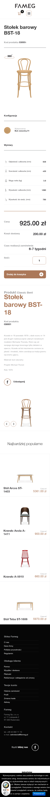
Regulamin (8, 653)
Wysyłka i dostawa (12, 670)
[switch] (5, 793)
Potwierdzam (39, 794)
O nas (6, 642)
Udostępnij (19, 381)
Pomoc (7, 667)
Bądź (20, 747)
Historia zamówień (12, 691)
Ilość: (7, 257)
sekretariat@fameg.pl (19, 735)
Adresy (7, 702)
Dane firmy (8, 646)
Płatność (7, 674)
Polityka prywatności (12, 650)
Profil (6, 695)
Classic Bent (24, 292)
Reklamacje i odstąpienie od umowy (19, 678)
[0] (20, 13)
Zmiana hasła (9, 698)
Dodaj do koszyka (16, 274)
